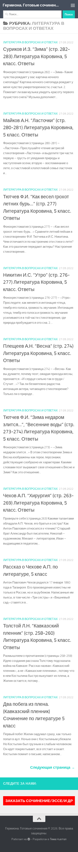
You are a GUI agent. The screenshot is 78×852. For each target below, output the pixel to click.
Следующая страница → (52, 767)
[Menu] (73, 5)
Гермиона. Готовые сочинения (31, 5)
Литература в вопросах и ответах (30, 42)
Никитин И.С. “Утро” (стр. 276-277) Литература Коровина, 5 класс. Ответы (36, 282)
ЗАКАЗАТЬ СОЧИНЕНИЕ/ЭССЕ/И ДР (39, 800)
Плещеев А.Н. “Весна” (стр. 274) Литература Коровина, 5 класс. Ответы (38, 353)
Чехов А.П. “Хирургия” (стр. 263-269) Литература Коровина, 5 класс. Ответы (38, 503)
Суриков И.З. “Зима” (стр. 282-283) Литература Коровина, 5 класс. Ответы (36, 56)
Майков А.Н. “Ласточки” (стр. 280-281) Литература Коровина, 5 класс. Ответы (38, 128)
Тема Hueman (58, 839)
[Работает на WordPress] (28, 839)
